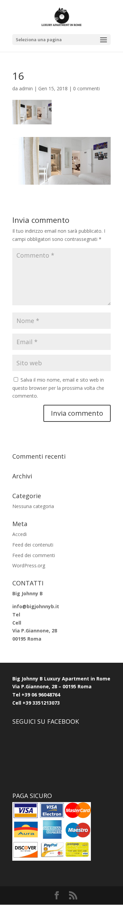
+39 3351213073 (40, 703)
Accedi (19, 534)
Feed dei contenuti (32, 544)
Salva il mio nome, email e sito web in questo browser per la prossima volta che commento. (58, 388)
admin (26, 88)
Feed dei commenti (33, 555)
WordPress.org (28, 565)
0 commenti (86, 88)
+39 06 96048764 (41, 694)
